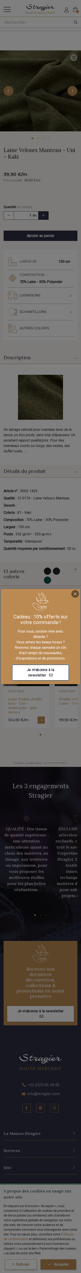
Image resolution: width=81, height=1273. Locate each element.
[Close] (75, 594)
